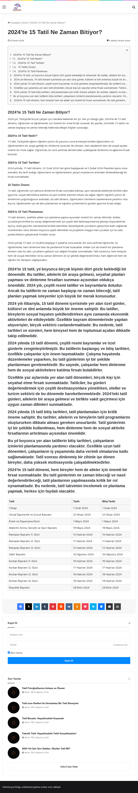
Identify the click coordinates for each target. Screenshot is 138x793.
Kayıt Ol (69, 660)
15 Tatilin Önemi (27, 67)
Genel (25, 22)
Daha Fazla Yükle (69, 766)
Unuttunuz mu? (120, 645)
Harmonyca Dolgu (12, 787)
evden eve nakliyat (51, 787)
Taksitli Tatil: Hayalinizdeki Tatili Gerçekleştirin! (49, 733)
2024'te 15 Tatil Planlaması (32, 71)
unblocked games (31, 787)
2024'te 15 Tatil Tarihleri (31, 62)
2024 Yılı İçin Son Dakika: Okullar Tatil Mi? (46, 748)
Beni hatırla (16, 652)
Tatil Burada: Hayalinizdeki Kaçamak (43, 718)
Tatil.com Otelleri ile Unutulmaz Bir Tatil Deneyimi (50, 703)
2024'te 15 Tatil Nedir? (29, 58)
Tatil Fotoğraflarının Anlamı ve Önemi (43, 688)
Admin (27, 692)
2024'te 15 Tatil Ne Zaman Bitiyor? (32, 54)
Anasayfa (15, 22)
